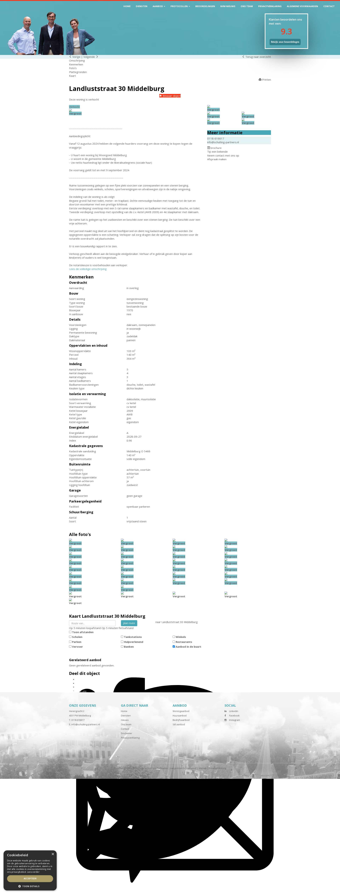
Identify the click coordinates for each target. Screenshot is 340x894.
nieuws (125, 720)
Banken (129, 646)
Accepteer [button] (30, 878)
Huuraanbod (179, 715)
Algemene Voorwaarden (302, 6)
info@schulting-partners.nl (223, 142)
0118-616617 (215, 138)
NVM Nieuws (227, 6)
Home (127, 6)
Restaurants (184, 642)
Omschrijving (77, 60)
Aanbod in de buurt (188, 646)
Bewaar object (171, 95)
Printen (266, 79)
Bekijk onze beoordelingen (285, 42)
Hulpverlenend (133, 642)
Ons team (247, 6)
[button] (30, 886)
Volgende (89, 56)
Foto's (73, 68)
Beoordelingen (205, 6)
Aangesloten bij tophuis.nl (183, 768)
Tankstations (133, 637)
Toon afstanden (83, 632)
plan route (129, 623)
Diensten (141, 6)
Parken (76, 642)
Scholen (77, 637)
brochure (216, 148)
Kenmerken (76, 64)
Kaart (72, 75)
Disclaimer (126, 733)
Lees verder (33, 871)
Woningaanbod (181, 711)
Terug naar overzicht (258, 56)
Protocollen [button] (179, 6)
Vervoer (77, 646)
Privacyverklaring (270, 6)
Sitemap (203, 768)
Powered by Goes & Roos (127, 768)
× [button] (52, 854)
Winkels (181, 637)
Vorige (76, 56)
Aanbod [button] (158, 6)
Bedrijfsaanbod (181, 720)
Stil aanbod (179, 724)
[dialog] (30, 870)
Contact (329, 6)
